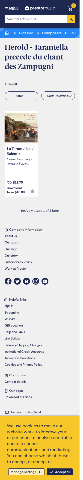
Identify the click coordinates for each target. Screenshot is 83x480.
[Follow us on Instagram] (37, 281)
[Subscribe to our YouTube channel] (46, 281)
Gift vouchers (14, 325)
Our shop (11, 249)
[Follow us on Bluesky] (27, 281)
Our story (11, 256)
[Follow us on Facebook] (9, 281)
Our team (11, 242)
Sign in (9, 306)
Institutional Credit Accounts (24, 352)
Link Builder (13, 338)
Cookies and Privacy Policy (23, 365)
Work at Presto (15, 269)
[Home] (7, 33)
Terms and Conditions (20, 358)
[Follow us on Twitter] (18, 281)
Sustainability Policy (18, 262)
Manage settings (23, 472)
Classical (26, 33)
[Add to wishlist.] (32, 191)
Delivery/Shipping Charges (23, 345)
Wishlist (10, 319)
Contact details (15, 382)
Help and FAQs (15, 332)
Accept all (62, 472)
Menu (13, 8)
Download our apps (18, 397)
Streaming (12, 313)
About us (11, 236)
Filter (19, 96)
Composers (52, 33)
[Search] (71, 19)
